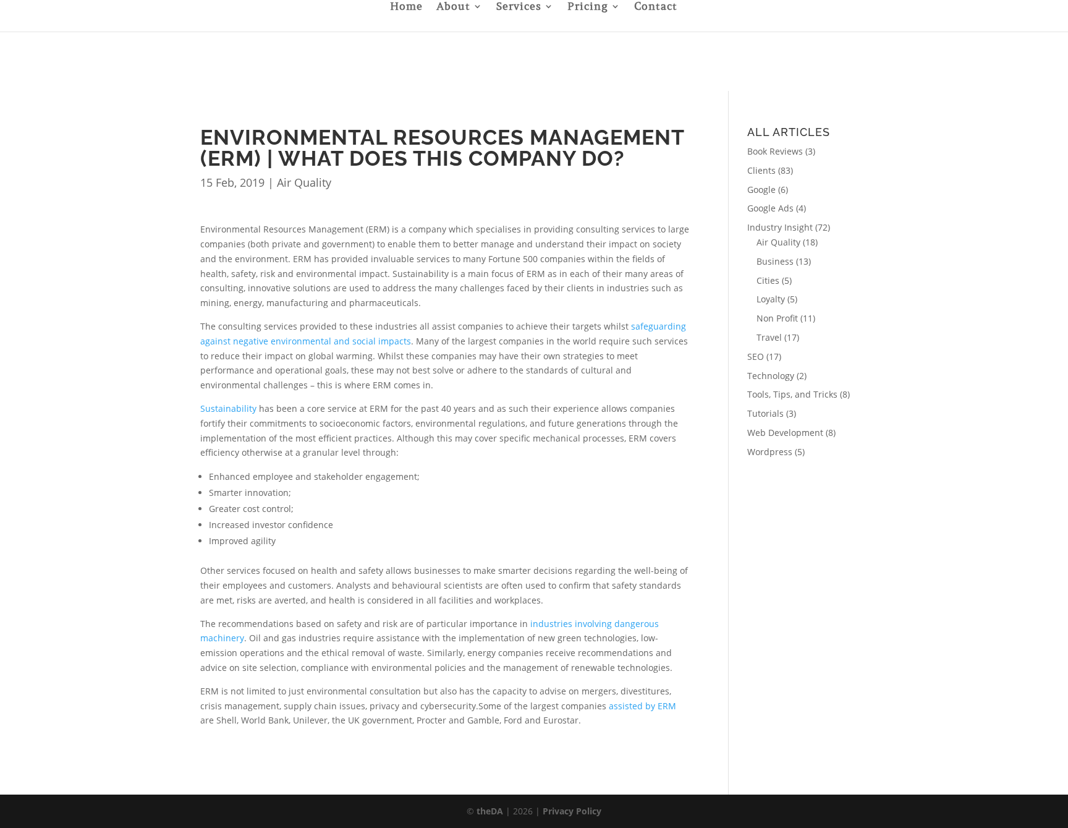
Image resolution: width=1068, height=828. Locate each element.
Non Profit (777, 318)
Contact (655, 7)
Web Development (785, 432)
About (453, 7)
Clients (761, 170)
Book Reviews (775, 151)
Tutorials (765, 413)
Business (775, 261)
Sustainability (228, 408)
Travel (769, 337)
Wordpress (769, 452)
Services (518, 7)
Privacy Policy (572, 811)
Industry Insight (780, 227)
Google (761, 189)
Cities (767, 280)
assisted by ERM (642, 706)
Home (406, 7)
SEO (755, 356)
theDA (490, 811)
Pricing (587, 7)
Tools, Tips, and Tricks (792, 394)
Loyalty (770, 299)
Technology (770, 376)
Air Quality (304, 182)
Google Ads (770, 208)
